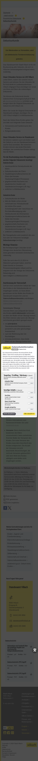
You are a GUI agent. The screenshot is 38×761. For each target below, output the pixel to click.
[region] (19, 391)
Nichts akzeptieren (9, 414)
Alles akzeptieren (29, 414)
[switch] (30, 378)
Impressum (15, 349)
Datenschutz (22, 349)
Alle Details (8, 385)
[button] (29, 378)
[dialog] (19, 380)
